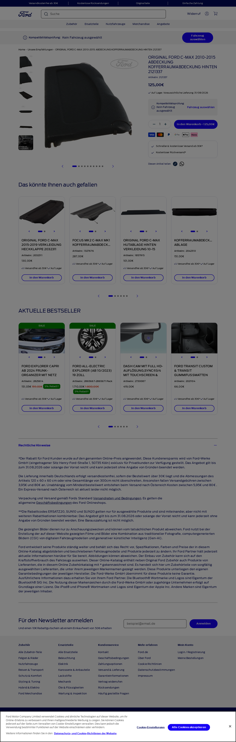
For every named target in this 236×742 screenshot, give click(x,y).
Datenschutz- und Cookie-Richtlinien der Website (85, 733)
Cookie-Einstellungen (151, 727)
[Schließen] (230, 726)
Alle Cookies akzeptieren (189, 727)
